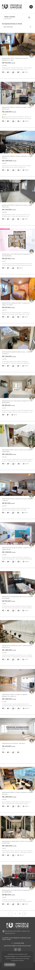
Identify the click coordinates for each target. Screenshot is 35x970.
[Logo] (14, 6)
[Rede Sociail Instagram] (19, 949)
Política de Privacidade (10, 956)
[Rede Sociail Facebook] (15, 949)
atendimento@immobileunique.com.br (17, 945)
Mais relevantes (17, 27)
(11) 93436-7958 (19, 943)
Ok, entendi (10, 964)
